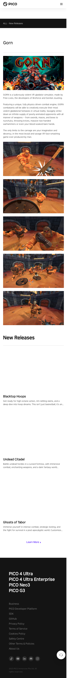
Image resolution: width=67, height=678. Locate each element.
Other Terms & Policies (21, 643)
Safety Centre (16, 638)
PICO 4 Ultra (21, 573)
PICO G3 (17, 590)
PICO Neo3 (19, 585)
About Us (14, 648)
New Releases (16, 23)
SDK (11, 613)
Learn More (32, 542)
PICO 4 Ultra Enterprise (32, 579)
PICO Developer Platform (23, 608)
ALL (5, 23)
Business (14, 603)
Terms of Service (18, 628)
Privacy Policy (16, 623)
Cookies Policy (17, 633)
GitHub (13, 618)
